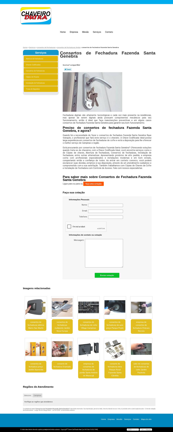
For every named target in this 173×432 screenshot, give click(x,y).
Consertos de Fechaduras (35, 71)
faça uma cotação (93, 184)
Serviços (97, 32)
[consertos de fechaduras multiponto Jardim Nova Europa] (62, 307)
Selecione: (27, 395)
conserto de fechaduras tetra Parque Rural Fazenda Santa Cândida (115, 370)
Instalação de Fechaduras (35, 83)
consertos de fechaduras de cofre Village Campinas (88, 325)
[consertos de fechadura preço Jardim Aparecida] (36, 349)
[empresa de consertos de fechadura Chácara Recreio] (141, 307)
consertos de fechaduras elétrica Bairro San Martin (36, 325)
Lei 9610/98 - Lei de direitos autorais (63, 410)
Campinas (37, 395)
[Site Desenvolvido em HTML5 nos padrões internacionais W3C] (133, 429)
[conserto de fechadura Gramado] (62, 349)
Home (63, 32)
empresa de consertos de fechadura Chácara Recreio (141, 326)
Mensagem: (79, 240)
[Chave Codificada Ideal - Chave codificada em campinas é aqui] (35, 16)
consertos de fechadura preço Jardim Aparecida (35, 367)
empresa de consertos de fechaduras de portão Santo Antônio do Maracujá (89, 370)
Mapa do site (146, 419)
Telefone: (83, 217)
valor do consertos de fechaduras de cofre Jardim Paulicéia (141, 368)
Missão (85, 32)
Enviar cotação (107, 275)
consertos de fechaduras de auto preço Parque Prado (115, 325)
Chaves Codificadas (33, 65)
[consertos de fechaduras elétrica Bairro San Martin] (36, 307)
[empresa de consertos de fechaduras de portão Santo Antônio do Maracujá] (88, 349)
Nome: (85, 205)
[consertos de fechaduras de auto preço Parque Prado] (115, 307)
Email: (85, 211)
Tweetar (67, 69)
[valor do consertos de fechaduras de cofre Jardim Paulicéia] (141, 349)
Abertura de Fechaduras (34, 59)
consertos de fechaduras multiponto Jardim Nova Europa (62, 326)
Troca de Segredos (33, 89)
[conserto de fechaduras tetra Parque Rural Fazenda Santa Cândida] (115, 349)
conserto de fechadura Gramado (62, 365)
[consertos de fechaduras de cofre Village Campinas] (88, 307)
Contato (109, 32)
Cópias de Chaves (32, 77)
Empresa (74, 32)
